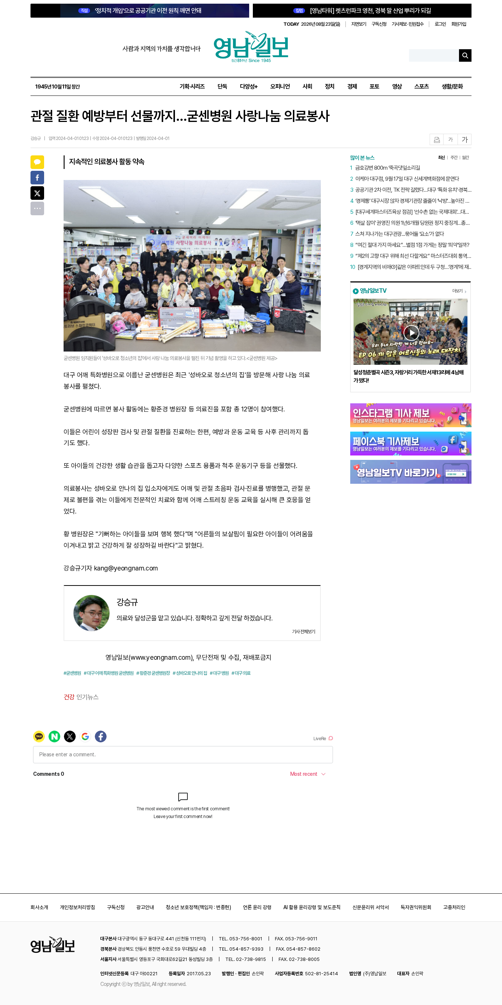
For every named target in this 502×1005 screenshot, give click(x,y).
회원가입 (458, 24)
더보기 (457, 290)
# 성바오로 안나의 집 (190, 673)
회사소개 (39, 907)
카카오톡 (37, 162)
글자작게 (451, 139)
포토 (374, 86)
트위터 (37, 193)
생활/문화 (452, 86)
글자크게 (465, 139)
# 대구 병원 (219, 673)
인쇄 (437, 139)
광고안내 (145, 907)
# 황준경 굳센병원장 (153, 673)
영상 (397, 86)
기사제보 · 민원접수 (407, 24)
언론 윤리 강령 (257, 907)
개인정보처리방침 (77, 907)
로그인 (440, 24)
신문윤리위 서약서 (370, 907)
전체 (37, 208)
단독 (222, 86)
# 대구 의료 (241, 673)
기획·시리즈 (192, 86)
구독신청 (379, 24)
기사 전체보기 (303, 631)
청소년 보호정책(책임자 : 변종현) (198, 907)
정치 (329, 86)
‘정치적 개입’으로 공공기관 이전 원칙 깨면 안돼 (141, 10)
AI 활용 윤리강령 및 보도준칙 (312, 907)
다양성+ (249, 86)
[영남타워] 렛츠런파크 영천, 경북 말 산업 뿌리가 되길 (363, 10)
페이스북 (37, 177)
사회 (307, 86)
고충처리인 (454, 907)
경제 (352, 86)
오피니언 (280, 86)
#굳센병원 (72, 673)
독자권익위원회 (416, 907)
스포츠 (422, 86)
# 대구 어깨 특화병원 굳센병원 (108, 673)
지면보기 (358, 24)
